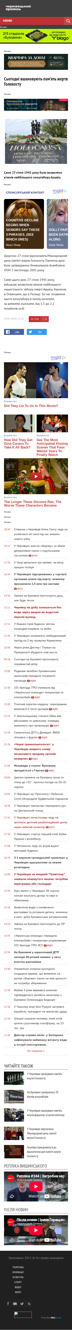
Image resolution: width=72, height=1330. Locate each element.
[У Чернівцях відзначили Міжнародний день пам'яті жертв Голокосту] (14, 1133)
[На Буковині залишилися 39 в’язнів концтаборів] (14, 1096)
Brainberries (10, 401)
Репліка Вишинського (25, 1166)
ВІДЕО (18, 1287)
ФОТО (18, 1292)
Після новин (16, 1209)
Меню (7, 21)
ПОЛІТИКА (18, 1267)
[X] (22, 1304)
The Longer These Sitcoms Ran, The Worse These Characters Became (32, 504)
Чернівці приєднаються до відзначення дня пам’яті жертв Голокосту (44, 1151)
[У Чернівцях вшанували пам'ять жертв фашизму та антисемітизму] (14, 1115)
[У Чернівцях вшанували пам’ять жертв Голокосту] (14, 1078)
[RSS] (29, 1304)
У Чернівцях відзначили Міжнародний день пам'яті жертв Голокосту (41, 1133)
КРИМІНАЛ (18, 1272)
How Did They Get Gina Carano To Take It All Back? (18, 443)
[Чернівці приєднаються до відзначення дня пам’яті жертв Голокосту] (14, 1151)
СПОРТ (18, 1282)
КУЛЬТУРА (18, 1277)
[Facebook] (8, 1304)
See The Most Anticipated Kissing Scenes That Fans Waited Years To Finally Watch (52, 447)
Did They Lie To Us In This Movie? (31, 406)
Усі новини (34, 1051)
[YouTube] (15, 1304)
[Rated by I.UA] (23, 1317)
